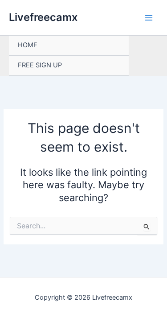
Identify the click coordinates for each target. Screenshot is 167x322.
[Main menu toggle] (148, 17)
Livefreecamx (43, 17)
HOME (27, 45)
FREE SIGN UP (40, 65)
